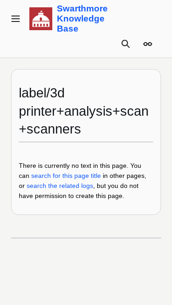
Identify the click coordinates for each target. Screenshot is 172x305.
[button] (16, 19)
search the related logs (60, 185)
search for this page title (66, 175)
